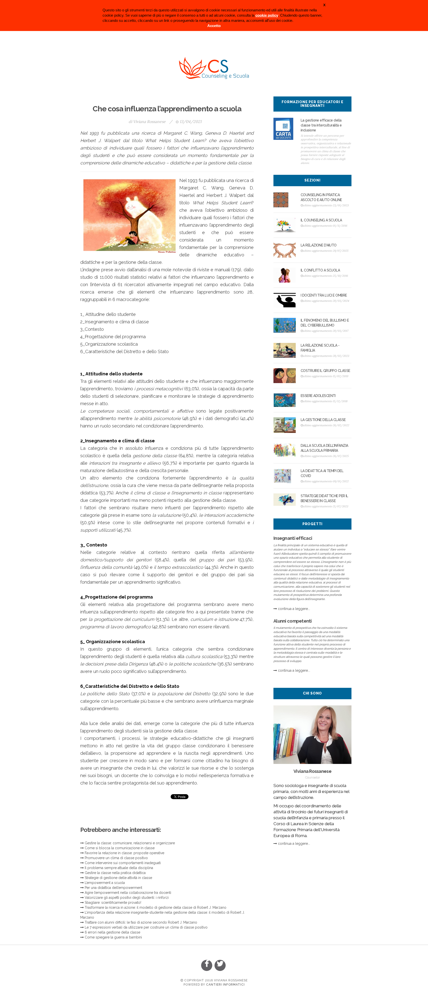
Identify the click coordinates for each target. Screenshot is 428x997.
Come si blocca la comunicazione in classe (120, 848)
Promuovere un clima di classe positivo (116, 858)
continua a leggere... (294, 609)
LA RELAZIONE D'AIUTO (319, 245)
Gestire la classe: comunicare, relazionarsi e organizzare (130, 843)
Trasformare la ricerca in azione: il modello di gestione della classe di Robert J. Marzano (155, 907)
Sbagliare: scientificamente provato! (113, 903)
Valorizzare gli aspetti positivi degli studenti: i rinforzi (127, 898)
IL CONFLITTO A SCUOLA (320, 270)
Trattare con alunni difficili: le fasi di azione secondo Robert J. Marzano (141, 922)
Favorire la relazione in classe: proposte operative (124, 853)
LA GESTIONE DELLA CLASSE (323, 420)
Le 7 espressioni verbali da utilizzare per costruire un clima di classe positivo (146, 927)
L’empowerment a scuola (105, 883)
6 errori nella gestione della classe (112, 932)
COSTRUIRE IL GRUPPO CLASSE (325, 371)
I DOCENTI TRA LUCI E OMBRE (324, 295)
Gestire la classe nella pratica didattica (115, 873)
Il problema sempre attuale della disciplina (119, 868)
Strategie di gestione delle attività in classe (118, 878)
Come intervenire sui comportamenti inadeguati (123, 863)
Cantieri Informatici (225, 984)
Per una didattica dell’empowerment (113, 888)
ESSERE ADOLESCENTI (318, 396)
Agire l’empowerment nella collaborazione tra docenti (128, 893)
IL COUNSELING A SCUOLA (321, 220)
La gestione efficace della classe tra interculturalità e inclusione (321, 125)
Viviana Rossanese (149, 121)
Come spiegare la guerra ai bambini (113, 937)
